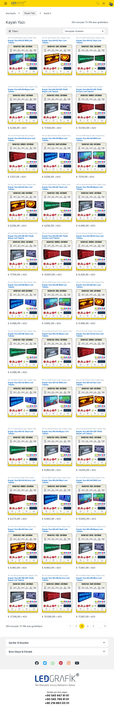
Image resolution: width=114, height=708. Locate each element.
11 (105, 626)
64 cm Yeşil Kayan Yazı (85, 38)
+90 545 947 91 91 (57, 695)
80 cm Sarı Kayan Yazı (85, 380)
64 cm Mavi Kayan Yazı (51, 136)
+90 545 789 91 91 (57, 699)
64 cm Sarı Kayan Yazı (51, 38)
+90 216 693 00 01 (57, 703)
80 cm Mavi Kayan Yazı (17, 380)
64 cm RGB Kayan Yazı (17, 38)
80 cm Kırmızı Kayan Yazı (86, 331)
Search (97, 3)
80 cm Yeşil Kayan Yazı (17, 429)
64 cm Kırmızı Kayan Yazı (86, 87)
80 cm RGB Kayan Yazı (51, 380)
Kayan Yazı (29, 13)
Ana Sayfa (11, 13)
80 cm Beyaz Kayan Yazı (52, 331)
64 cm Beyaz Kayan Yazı (18, 87)
